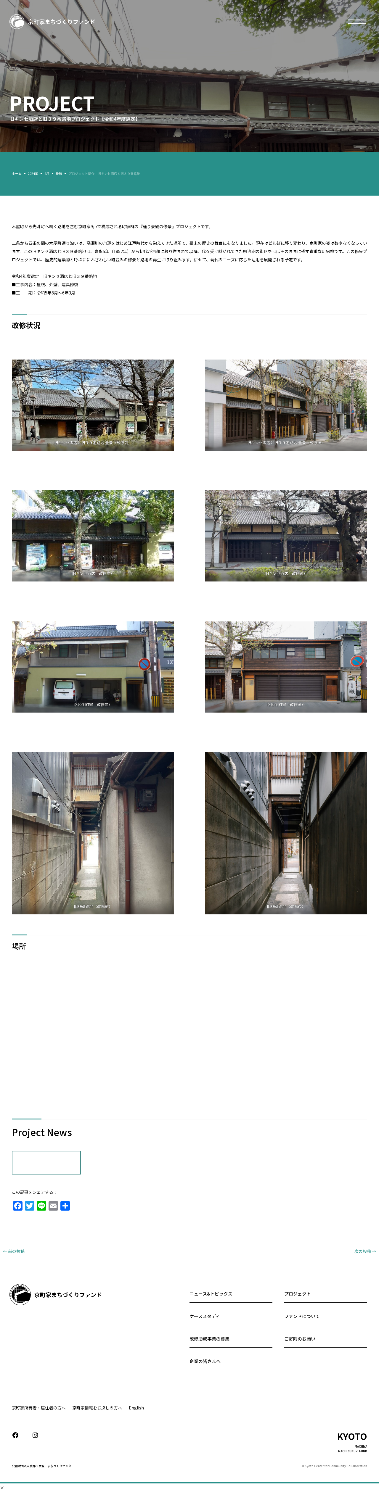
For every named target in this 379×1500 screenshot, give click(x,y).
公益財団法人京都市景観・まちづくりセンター (43, 1466)
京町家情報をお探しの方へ (97, 1408)
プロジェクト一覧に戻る (46, 1163)
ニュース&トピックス (211, 1293)
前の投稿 (14, 1251)
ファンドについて (302, 1316)
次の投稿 (365, 1251)
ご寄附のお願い (299, 1338)
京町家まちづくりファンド (61, 21)
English (136, 1408)
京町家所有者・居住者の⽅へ (39, 1408)
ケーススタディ (205, 1316)
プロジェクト (297, 1293)
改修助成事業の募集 (209, 1338)
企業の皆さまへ (205, 1361)
